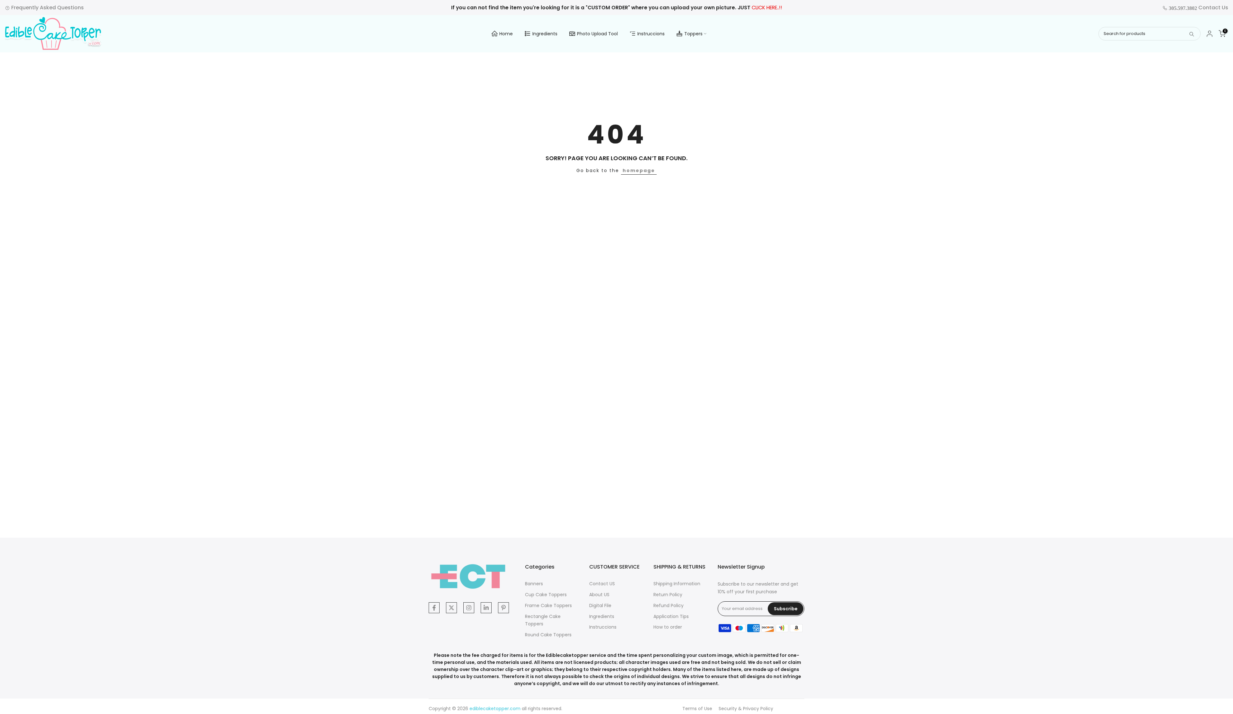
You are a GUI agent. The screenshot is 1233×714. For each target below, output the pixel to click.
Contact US (602, 583)
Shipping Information (676, 583)
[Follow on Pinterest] (503, 607)
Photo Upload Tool (597, 33)
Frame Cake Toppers (548, 605)
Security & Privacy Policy (746, 708)
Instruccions (651, 33)
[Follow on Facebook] (434, 607)
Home (506, 33)
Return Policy (667, 594)
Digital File (600, 605)
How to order (667, 627)
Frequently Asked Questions (47, 7)
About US (599, 594)
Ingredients (544, 33)
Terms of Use (697, 708)
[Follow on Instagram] (468, 607)
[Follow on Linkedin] (486, 607)
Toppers (693, 33)
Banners (534, 583)
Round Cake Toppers (548, 634)
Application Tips (671, 616)
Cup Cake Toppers (546, 594)
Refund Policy (668, 605)
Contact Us (1197, 7)
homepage (639, 170)
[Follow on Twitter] (451, 607)
